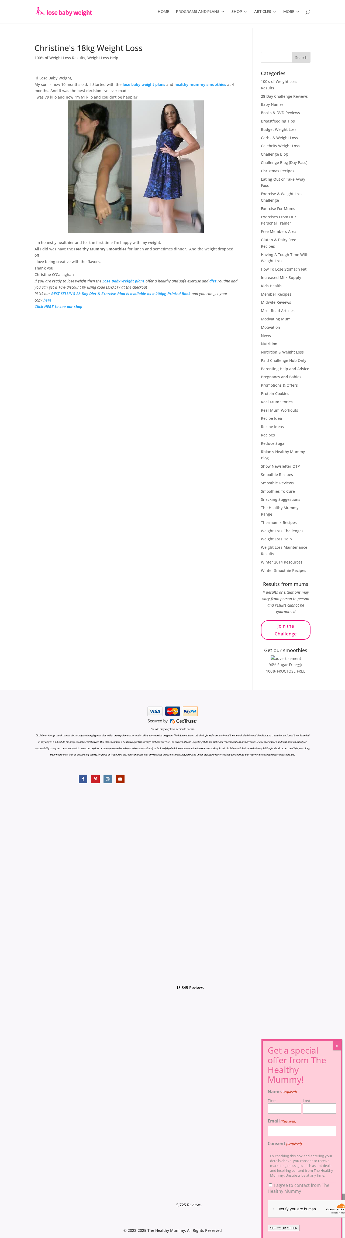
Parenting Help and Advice (285, 368)
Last (306, 1100)
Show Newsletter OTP (280, 466)
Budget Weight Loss (278, 129)
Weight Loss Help (102, 57)
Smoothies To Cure (278, 491)
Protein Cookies (275, 393)
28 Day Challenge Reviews (284, 96)
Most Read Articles (278, 310)
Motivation (270, 327)
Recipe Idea (271, 418)
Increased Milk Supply (281, 277)
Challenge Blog (274, 154)
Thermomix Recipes (279, 522)
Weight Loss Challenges (282, 530)
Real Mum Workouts (279, 410)
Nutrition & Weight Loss (282, 352)
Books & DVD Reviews (280, 112)
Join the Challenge (286, 630)
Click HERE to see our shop (58, 306)
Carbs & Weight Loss (279, 137)
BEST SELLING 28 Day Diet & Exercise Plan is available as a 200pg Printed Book (121, 293)
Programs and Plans (197, 12)
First (272, 1100)
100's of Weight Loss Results (59, 57)
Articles (262, 12)
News (266, 335)
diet (212, 281)
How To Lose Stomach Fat (283, 269)
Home (163, 12)
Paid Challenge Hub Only (283, 360)
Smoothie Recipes (277, 474)
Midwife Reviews (276, 302)
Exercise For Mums (278, 208)
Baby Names (272, 104)
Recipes (268, 435)
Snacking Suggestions (280, 499)
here (47, 300)
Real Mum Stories (277, 401)
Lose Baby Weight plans (123, 281)
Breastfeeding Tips (278, 121)
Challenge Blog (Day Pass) (284, 162)
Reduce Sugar (273, 443)
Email (282, 1121)
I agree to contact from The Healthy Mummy (298, 1188)
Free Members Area (278, 231)
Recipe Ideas (272, 426)
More (288, 12)
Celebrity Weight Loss (280, 145)
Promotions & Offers (279, 385)
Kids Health (271, 285)
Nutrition (269, 343)
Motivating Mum (276, 318)
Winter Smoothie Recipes (283, 570)
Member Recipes (276, 294)
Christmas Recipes (277, 170)
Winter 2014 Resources (281, 562)
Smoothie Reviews (277, 482)
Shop (237, 12)
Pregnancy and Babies (281, 376)
